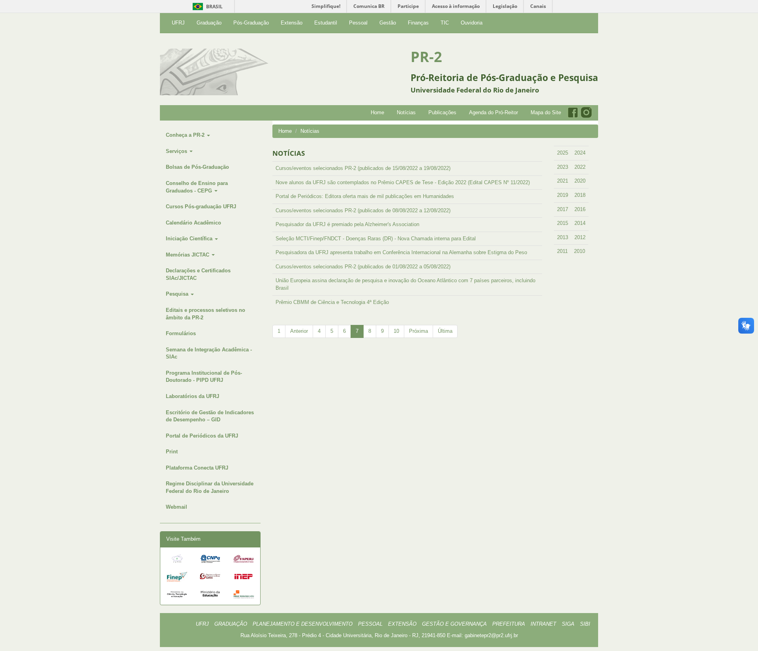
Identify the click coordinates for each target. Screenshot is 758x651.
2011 (562, 251)
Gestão (387, 23)
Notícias (406, 112)
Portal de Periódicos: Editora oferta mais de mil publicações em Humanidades (365, 196)
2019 (562, 195)
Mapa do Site (546, 112)
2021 (562, 181)
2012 (579, 237)
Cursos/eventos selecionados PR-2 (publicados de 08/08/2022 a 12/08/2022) (363, 210)
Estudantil (325, 23)
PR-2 (426, 56)
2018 (579, 195)
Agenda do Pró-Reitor (493, 112)
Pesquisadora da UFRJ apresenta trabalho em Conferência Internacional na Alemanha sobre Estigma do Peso (401, 252)
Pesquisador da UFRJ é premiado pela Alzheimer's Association (347, 224)
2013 (562, 237)
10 (396, 331)
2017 (562, 209)
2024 (579, 153)
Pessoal (358, 23)
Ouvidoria (471, 23)
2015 (562, 223)
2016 (579, 209)
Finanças (418, 23)
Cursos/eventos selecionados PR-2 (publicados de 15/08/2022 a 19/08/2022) (363, 168)
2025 (562, 153)
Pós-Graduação (251, 23)
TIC (445, 23)
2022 (579, 167)
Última (445, 331)
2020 (579, 181)
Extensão (291, 23)
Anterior (299, 331)
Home (377, 112)
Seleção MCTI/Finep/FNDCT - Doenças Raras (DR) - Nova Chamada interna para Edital (376, 239)
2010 (579, 251)
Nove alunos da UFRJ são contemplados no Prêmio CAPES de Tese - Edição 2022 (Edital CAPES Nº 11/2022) (403, 182)
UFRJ (178, 23)
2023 (562, 167)
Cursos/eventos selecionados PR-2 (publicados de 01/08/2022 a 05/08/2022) (363, 267)
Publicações (442, 112)
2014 (579, 223)
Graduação (209, 23)
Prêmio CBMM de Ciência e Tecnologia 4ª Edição (332, 302)
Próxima (418, 331)
